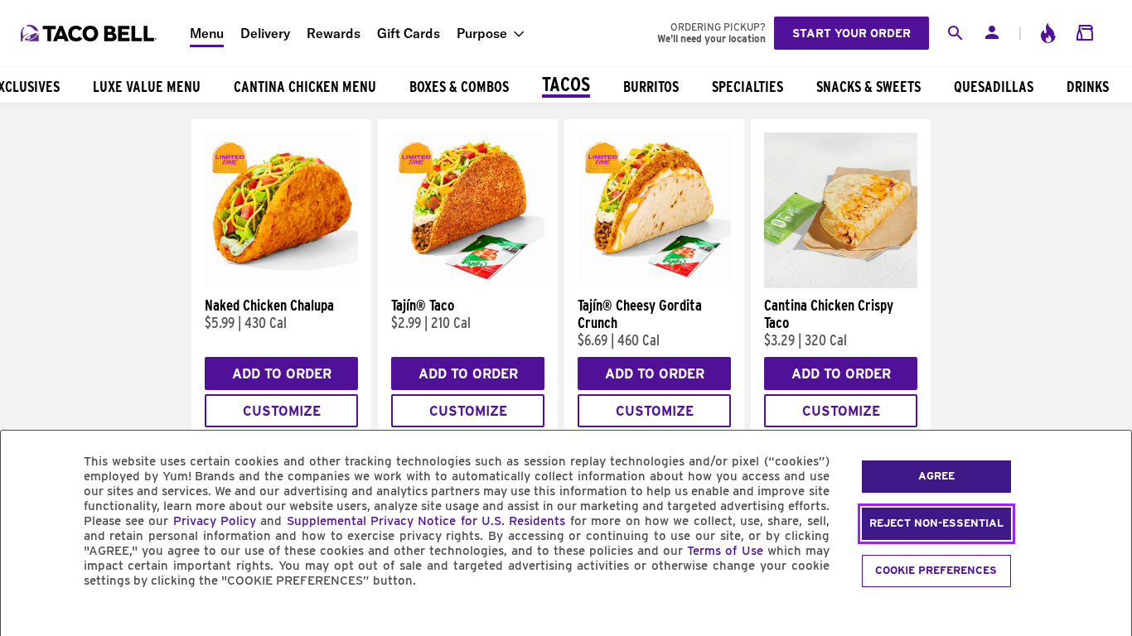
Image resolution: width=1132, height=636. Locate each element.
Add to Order (281, 374)
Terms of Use (724, 550)
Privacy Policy (214, 520)
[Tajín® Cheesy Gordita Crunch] (654, 284)
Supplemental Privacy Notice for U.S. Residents (426, 520)
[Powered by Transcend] (27, 618)
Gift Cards (408, 33)
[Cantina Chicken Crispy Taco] (840, 284)
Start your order (851, 33)
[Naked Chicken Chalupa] (281, 284)
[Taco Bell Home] (90, 33)
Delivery (265, 33)
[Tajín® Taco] (467, 284)
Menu (207, 33)
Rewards (333, 33)
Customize (282, 411)
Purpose (482, 33)
